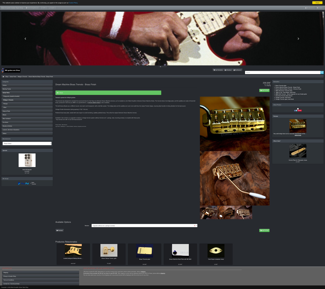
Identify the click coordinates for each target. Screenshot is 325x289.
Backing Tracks (7, 89)
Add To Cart (265, 90)
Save (300, 110)
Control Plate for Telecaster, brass (298, 160)
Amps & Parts (6, 111)
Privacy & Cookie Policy (9, 276)
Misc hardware (7, 118)
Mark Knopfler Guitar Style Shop (12, 8)
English (52, 8)
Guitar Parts (13, 76)
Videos (4, 133)
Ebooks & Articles (7, 126)
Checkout (228, 70)
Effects (4, 115)
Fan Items (5, 122)
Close (317, 3)
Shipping (5, 272)
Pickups (5, 103)
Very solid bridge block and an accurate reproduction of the (289, 133)
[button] (25, 38)
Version (87, 225)
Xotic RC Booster (27, 169)
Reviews (60, 230)
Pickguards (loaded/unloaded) (11, 96)
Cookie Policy (73, 3)
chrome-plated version (94, 102)
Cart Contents (219, 70)
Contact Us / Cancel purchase (11, 284)
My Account (238, 70)
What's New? (276, 141)
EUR (43, 8)
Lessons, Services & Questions (11, 130)
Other (4, 107)
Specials (5, 150)
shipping (269, 85)
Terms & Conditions (8, 280)
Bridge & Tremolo (22, 76)
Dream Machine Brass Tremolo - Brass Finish (41, 76)
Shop (7, 76)
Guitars (5, 85)
